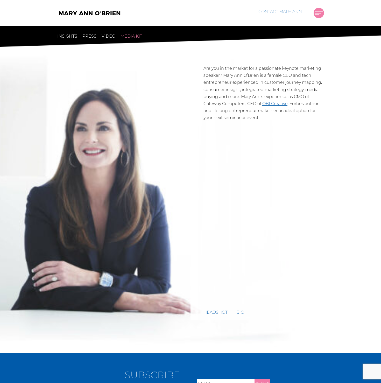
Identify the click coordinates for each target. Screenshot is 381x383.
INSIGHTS (67, 36)
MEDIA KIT (131, 36)
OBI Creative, (275, 103)
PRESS (89, 36)
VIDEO (108, 36)
